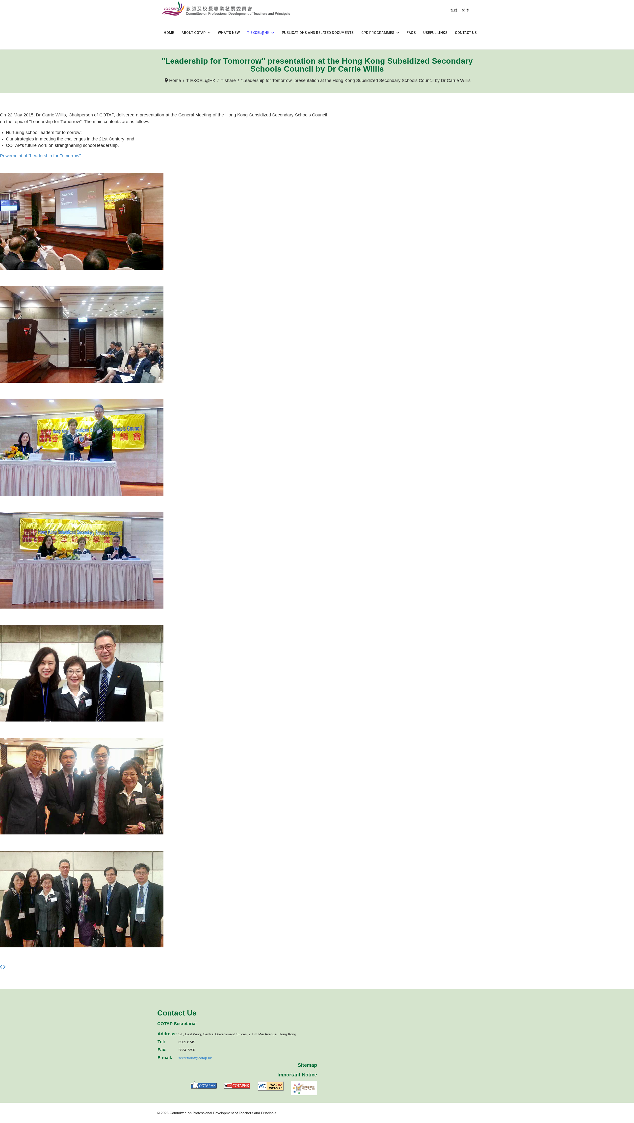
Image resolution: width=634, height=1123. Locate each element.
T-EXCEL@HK (258, 33)
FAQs (411, 33)
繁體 (453, 10)
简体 (465, 10)
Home (169, 33)
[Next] (4, 966)
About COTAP (194, 33)
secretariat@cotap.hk (195, 1058)
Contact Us (466, 33)
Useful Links (435, 33)
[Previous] (1, 966)
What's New (229, 33)
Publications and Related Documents (318, 33)
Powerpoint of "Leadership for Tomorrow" (40, 155)
